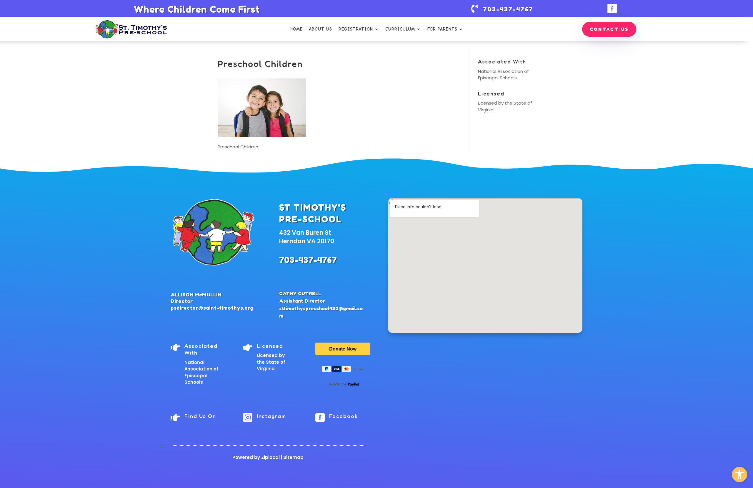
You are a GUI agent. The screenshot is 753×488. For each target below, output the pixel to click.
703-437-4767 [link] (308, 260)
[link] (739, 474)
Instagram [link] (271, 416)
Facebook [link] (343, 416)
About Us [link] (320, 29)
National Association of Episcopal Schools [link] (503, 74)
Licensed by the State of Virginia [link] (271, 362)
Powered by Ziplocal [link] (256, 457)
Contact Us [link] (609, 29)
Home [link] (296, 29)
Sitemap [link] (293, 457)
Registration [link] (356, 29)
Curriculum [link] (400, 29)
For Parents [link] (442, 29)
